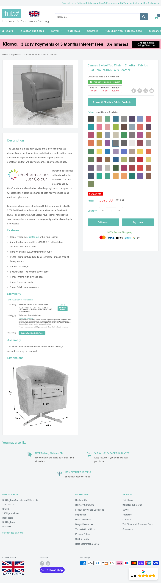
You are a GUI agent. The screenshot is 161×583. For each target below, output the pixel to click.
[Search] (144, 16)
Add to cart (103, 222)
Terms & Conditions (85, 529)
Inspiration (135, 3)
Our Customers (151, 3)
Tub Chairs (127, 500)
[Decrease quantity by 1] (102, 210)
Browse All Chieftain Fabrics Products (111, 102)
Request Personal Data (87, 543)
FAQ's (123, 3)
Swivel (125, 509)
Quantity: (92, 210)
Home (5, 54)
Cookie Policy (82, 538)
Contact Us (68, 3)
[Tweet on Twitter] (145, 90)
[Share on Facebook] (133, 90)
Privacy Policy (82, 534)
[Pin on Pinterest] (139, 90)
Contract (127, 519)
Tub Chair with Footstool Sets (137, 524)
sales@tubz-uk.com (12, 532)
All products (16, 54)
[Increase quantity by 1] (119, 210)
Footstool (127, 514)
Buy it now (138, 222)
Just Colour (33, 236)
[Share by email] (151, 90)
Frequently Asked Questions (89, 509)
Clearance (127, 529)
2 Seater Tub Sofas (132, 504)
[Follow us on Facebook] (42, 563)
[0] (156, 17)
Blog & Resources (108, 3)
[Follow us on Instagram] (48, 563)
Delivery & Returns (86, 3)
